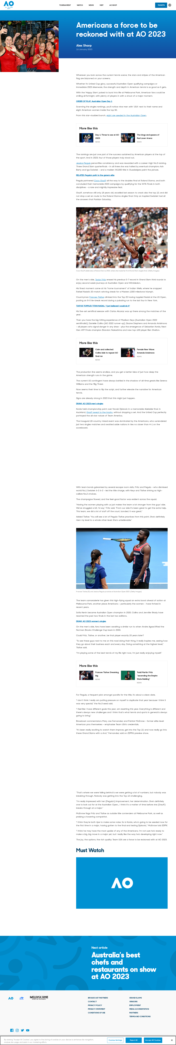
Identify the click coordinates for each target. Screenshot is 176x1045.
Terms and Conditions (140, 1016)
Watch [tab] (80, 5)
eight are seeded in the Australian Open (126, 115)
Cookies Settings (115, 1040)
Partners (133, 1013)
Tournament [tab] (65, 5)
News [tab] (91, 5)
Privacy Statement (96, 1009)
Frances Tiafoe (96, 297)
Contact (92, 1001)
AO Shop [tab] (113, 5)
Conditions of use (96, 1013)
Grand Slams (135, 998)
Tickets (161, 5)
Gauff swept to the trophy (99, 412)
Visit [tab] (101, 5)
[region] (88, 1040)
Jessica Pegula (83, 163)
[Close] (172, 1040)
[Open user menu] (170, 5)
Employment (135, 1005)
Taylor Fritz (100, 279)
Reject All (133, 1040)
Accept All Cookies (153, 1040)
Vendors (133, 1001)
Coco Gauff (100, 180)
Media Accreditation (139, 1009)
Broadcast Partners (98, 998)
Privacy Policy (95, 1005)
